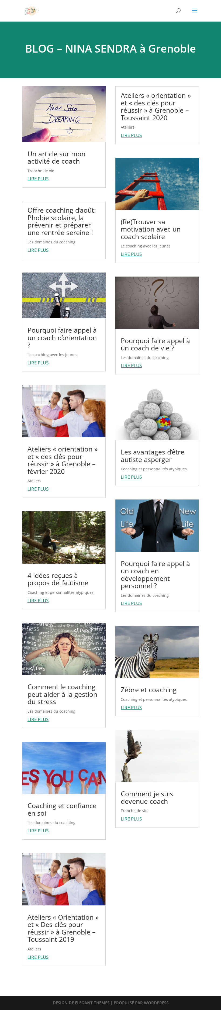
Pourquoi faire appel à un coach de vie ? (155, 344)
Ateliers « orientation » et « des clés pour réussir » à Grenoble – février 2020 (62, 460)
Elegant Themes (92, 1002)
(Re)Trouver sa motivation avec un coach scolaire (151, 229)
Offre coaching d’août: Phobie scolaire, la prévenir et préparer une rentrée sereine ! (61, 221)
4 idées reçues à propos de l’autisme (57, 579)
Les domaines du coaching (51, 241)
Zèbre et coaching (149, 689)
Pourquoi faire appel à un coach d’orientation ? (62, 337)
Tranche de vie (40, 170)
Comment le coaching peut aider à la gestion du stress (62, 694)
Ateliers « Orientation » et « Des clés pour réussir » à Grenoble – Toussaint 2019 (63, 928)
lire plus (38, 178)
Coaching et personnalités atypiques (60, 592)
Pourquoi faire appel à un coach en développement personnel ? (155, 574)
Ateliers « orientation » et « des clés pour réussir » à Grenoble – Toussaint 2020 (156, 106)
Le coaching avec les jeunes (52, 354)
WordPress (156, 1002)
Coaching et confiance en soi (61, 809)
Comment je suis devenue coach (147, 797)
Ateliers (34, 480)
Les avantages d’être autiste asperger (152, 455)
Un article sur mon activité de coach (56, 157)
